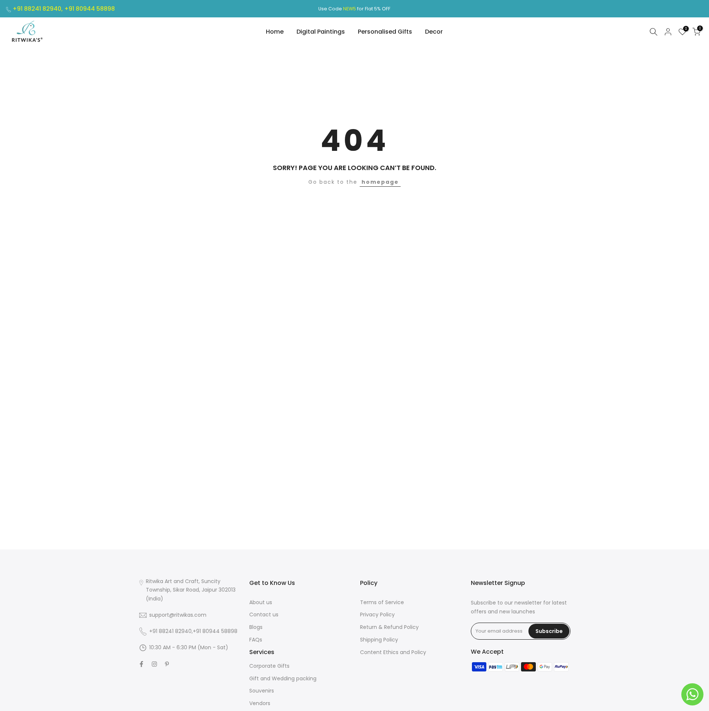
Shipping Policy (379, 639)
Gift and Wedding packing (282, 678)
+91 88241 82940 (170, 631)
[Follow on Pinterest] (166, 664)
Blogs (256, 627)
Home (275, 31)
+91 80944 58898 (89, 8)
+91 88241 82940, (38, 8)
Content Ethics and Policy (393, 652)
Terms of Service (382, 602)
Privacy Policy (377, 614)
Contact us (263, 614)
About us (260, 602)
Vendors (259, 703)
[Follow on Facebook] (141, 664)
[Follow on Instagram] (154, 664)
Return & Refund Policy (389, 627)
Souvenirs (261, 690)
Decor (434, 31)
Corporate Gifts (269, 666)
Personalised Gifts (385, 31)
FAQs (255, 639)
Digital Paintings (321, 31)
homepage (380, 182)
